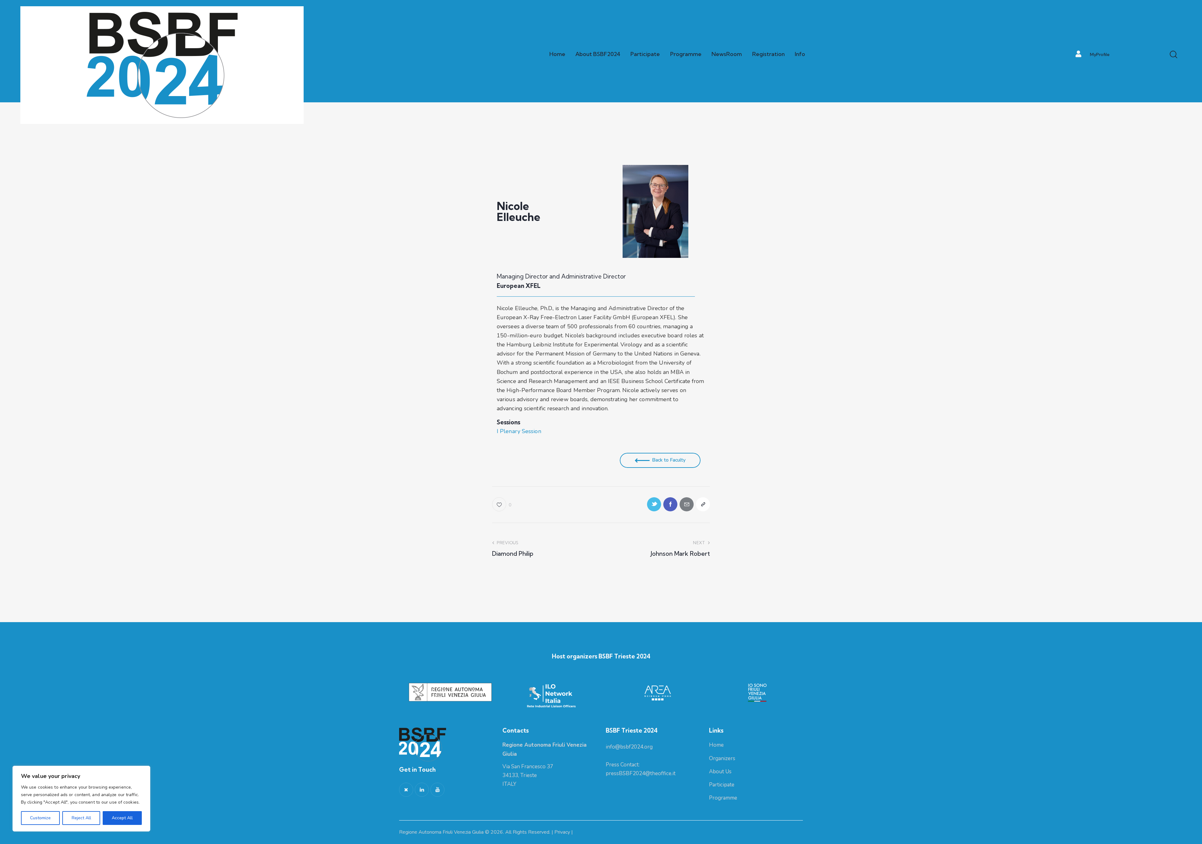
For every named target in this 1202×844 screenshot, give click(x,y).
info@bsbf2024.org (629, 746)
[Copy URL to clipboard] (703, 504)
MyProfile (1100, 54)
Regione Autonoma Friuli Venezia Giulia (441, 832)
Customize (40, 818)
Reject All (81, 818)
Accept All (122, 818)
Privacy (562, 832)
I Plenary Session (519, 431)
